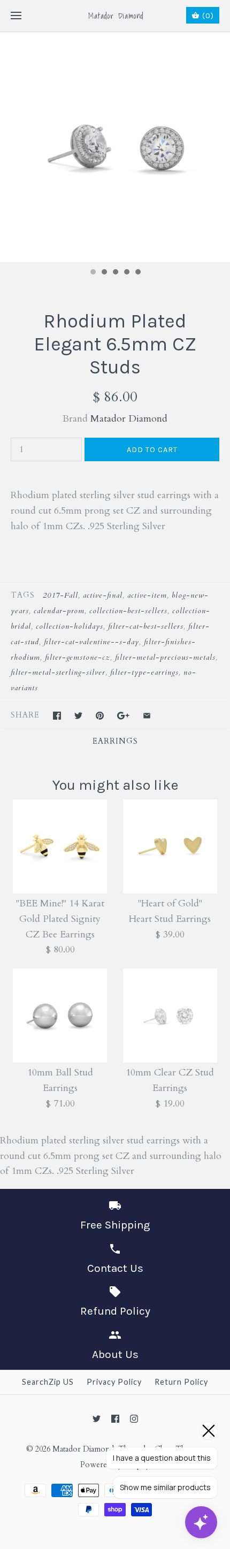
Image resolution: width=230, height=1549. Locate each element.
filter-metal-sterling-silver (58, 672)
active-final (102, 595)
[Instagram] (134, 1419)
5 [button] (137, 273)
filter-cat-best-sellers (145, 626)
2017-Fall (60, 595)
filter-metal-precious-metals (165, 657)
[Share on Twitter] (78, 716)
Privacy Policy (114, 1381)
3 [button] (115, 273)
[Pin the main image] (100, 716)
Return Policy (181, 1381)
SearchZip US (48, 1381)
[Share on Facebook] (57, 716)
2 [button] (103, 273)
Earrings (115, 741)
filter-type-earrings (144, 672)
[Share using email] (147, 716)
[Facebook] (115, 1419)
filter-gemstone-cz (77, 657)
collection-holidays (69, 626)
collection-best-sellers (128, 611)
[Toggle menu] (16, 16)
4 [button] (126, 273)
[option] (115, 147)
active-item (147, 595)
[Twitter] (97, 1419)
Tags (23, 595)
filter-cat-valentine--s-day (91, 642)
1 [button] (92, 273)
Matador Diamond (128, 418)
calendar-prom (59, 611)
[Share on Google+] (123, 716)
